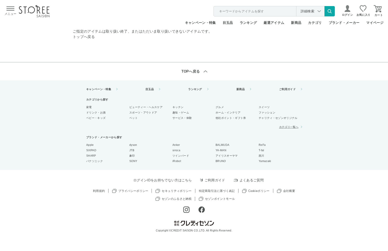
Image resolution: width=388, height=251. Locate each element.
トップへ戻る (84, 37)
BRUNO (221, 161)
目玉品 (228, 22)
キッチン (177, 107)
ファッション (267, 112)
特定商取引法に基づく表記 (217, 191)
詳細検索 (307, 11)
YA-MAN (221, 150)
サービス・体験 (182, 118)
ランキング (248, 22)
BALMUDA (222, 145)
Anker (176, 145)
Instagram (186, 210)
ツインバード (180, 155)
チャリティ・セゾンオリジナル (278, 118)
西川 (261, 155)
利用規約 (99, 191)
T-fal (261, 150)
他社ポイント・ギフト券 (231, 118)
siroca (176, 150)
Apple (90, 145)
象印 (132, 155)
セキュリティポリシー (177, 191)
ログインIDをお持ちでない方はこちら (162, 180)
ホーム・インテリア (228, 112)
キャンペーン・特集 (200, 22)
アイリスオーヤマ (227, 155)
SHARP (91, 155)
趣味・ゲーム (180, 112)
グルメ (220, 107)
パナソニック (94, 161)
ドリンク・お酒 (96, 112)
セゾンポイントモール (220, 198)
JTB (131, 150)
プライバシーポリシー (133, 191)
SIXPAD (91, 150)
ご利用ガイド (287, 89)
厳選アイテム (274, 22)
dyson (133, 145)
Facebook (201, 210)
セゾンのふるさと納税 (177, 198)
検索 (329, 11)
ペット (133, 118)
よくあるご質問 (252, 180)
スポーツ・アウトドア (143, 112)
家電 (89, 107)
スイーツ (264, 107)
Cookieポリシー (259, 191)
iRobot (176, 161)
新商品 (296, 22)
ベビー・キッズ (96, 118)
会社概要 (289, 191)
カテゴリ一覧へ (288, 127)
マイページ (375, 22)
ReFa (262, 145)
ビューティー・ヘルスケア (146, 107)
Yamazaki (265, 161)
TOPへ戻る (190, 71)
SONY (133, 161)
